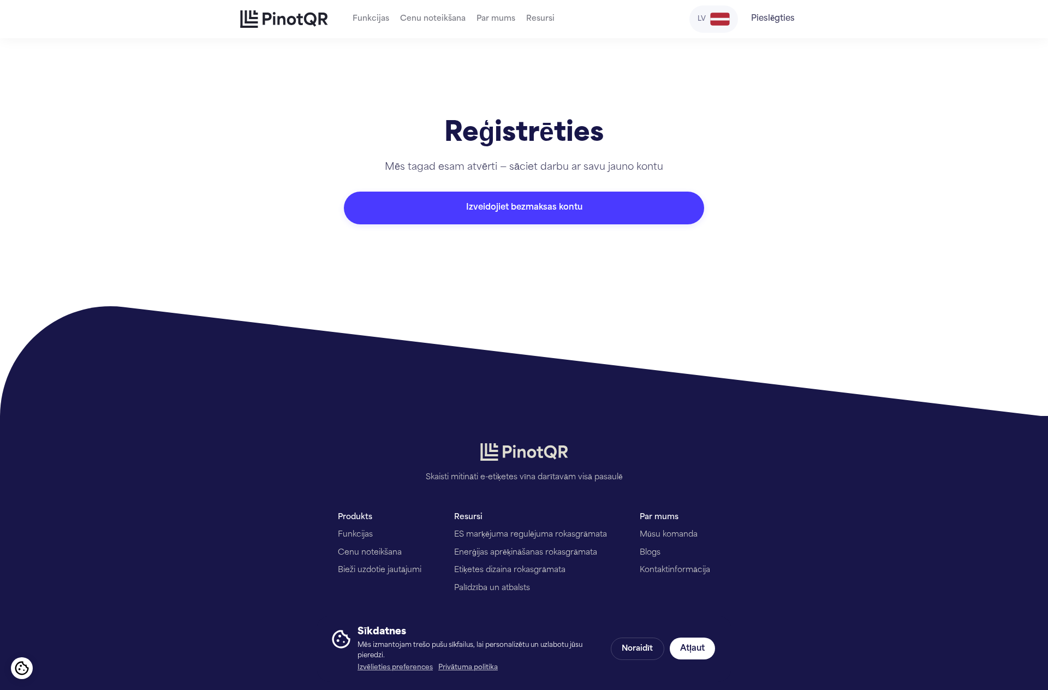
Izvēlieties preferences (395, 667)
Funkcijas (371, 19)
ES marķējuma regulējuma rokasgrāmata (530, 535)
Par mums (496, 19)
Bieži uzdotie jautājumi (379, 570)
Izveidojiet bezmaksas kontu (524, 208)
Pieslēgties (773, 19)
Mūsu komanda (669, 535)
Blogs (650, 553)
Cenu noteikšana (433, 19)
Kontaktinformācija (675, 570)
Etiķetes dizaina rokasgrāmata (509, 570)
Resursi (540, 19)
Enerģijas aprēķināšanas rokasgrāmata (525, 553)
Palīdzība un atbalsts (492, 588)
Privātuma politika (468, 667)
